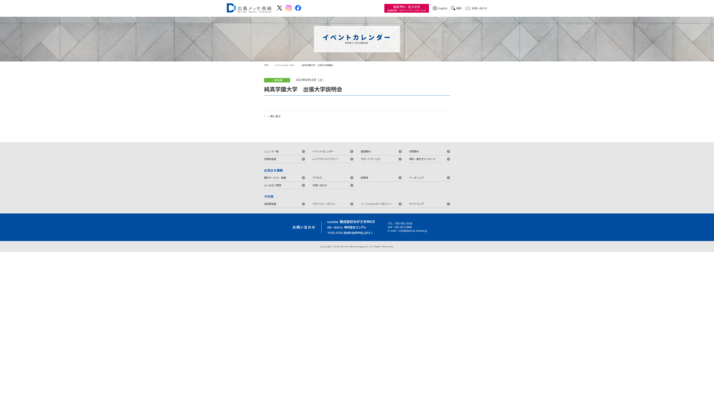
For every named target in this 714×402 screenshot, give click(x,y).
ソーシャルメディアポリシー (376, 204)
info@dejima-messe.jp (413, 230)
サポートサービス (370, 159)
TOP (266, 65)
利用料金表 (270, 159)
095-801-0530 (403, 223)
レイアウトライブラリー (325, 159)
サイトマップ (416, 204)
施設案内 (365, 151)
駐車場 (364, 177)
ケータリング (416, 177)
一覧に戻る (274, 116)
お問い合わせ (479, 8)
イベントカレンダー (285, 65)
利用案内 (414, 151)
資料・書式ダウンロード (422, 159)
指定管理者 (270, 204)
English (442, 8)
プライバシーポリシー (324, 204)
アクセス (317, 177)
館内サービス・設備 (275, 177)
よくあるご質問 (272, 185)
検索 (458, 8)
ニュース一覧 (271, 151)
